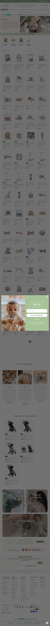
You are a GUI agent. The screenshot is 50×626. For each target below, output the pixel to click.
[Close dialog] (47, 297)
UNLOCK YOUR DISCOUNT (37, 315)
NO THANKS (36, 319)
